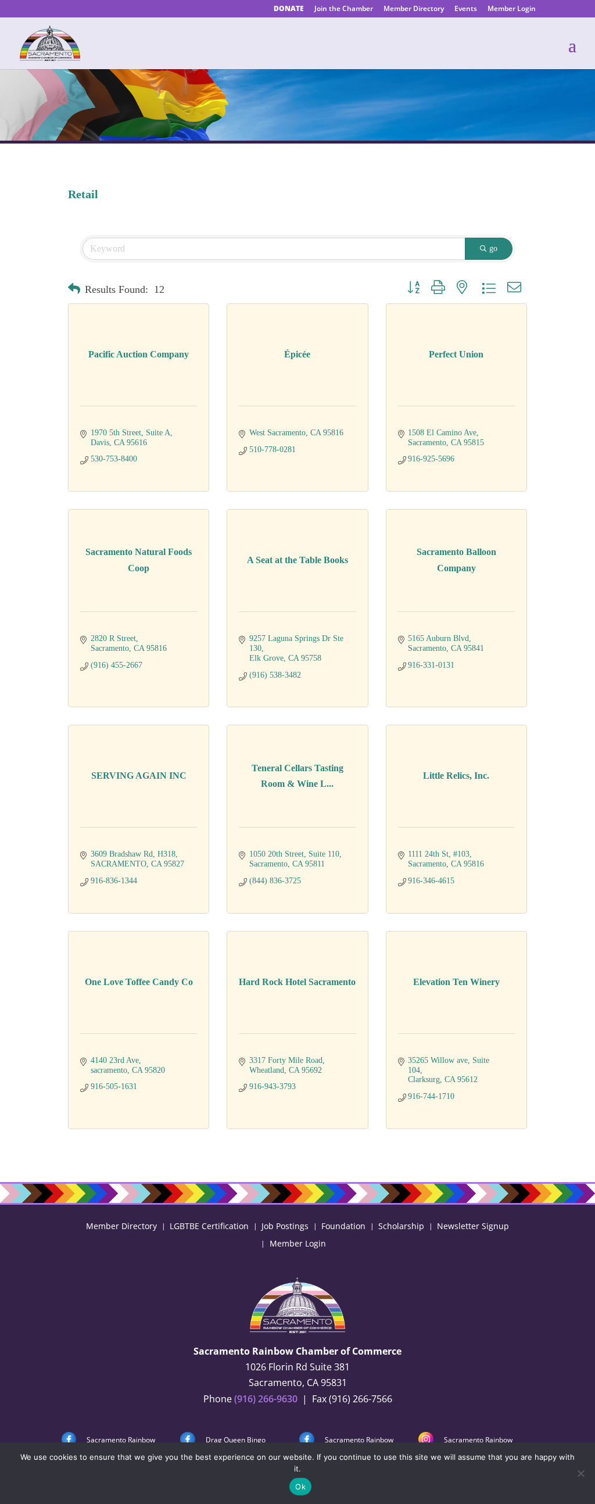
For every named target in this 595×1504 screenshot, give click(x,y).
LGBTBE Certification (209, 1225)
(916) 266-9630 (266, 1398)
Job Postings (285, 1225)
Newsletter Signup (473, 1225)
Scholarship (401, 1225)
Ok (300, 1486)
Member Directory (413, 9)
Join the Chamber (343, 9)
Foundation (343, 1225)
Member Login (512, 9)
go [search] (493, 248)
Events (465, 9)
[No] (580, 1473)
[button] (74, 289)
